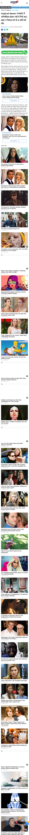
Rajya (8, 10)
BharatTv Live (6, 27)
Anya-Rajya (15, 10)
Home (3, 10)
